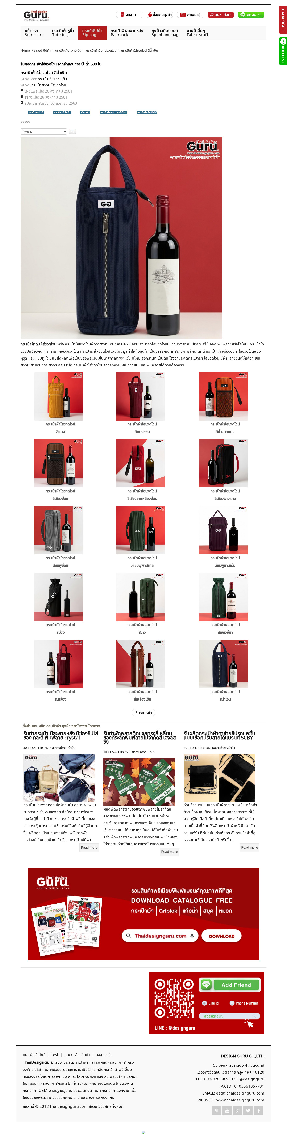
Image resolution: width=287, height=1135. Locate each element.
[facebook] (258, 1110)
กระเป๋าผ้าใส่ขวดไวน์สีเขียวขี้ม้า (225, 628)
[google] (237, 1110)
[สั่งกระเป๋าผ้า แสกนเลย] (206, 1003)
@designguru (251, 1079)
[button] (276, 1124)
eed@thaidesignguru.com (240, 1093)
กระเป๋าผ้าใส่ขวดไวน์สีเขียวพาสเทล (225, 495)
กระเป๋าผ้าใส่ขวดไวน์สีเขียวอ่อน (60, 495)
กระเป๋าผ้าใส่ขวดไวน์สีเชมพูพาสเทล (142, 561)
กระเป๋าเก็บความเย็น (68, 50)
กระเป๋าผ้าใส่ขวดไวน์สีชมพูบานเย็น (225, 561)
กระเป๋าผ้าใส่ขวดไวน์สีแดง (60, 428)
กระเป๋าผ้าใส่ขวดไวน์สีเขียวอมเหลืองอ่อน (142, 495)
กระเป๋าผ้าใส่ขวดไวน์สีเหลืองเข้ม (142, 695)
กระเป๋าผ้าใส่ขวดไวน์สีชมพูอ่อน (60, 561)
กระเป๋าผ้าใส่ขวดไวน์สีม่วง (60, 628)
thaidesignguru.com (69, 1106)
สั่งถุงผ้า (85, 112)
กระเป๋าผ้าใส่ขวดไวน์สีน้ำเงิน (225, 695)
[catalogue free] (282, 20)
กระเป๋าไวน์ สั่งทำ (62, 112)
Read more (89, 847)
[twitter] (248, 1110)
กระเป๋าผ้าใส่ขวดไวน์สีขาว (142, 628)
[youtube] (227, 1110)
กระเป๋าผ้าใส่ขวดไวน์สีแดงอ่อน (142, 428)
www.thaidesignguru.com (240, 1100)
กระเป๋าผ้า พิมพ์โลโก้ (147, 112)
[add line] (282, 51)
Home (25, 50)
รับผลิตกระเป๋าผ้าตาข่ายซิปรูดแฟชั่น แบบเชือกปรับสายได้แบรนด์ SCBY (219, 736)
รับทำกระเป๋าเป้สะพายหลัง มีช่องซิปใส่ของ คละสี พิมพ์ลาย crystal (60, 736)
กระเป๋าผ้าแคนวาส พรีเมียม (113, 112)
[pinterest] (216, 1110)
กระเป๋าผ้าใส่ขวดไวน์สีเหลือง (60, 695)
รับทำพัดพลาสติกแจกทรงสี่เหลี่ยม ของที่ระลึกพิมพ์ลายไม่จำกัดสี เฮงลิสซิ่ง (139, 738)
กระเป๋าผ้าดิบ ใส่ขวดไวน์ (101, 50)
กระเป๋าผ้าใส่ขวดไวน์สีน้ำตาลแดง (225, 428)
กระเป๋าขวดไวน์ (36, 112)
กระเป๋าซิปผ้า (42, 50)
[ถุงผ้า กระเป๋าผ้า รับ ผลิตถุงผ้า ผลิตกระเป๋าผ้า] (36, 15)
